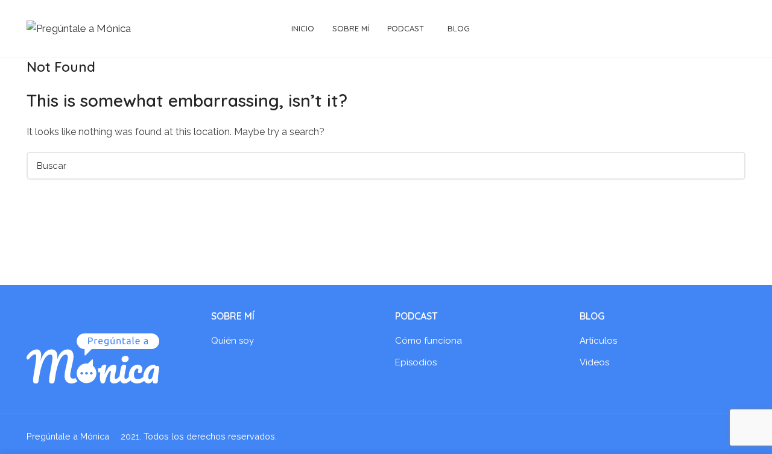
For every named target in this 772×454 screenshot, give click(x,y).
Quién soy (232, 340)
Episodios (416, 362)
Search (729, 166)
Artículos (598, 340)
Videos (594, 362)
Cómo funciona (428, 340)
